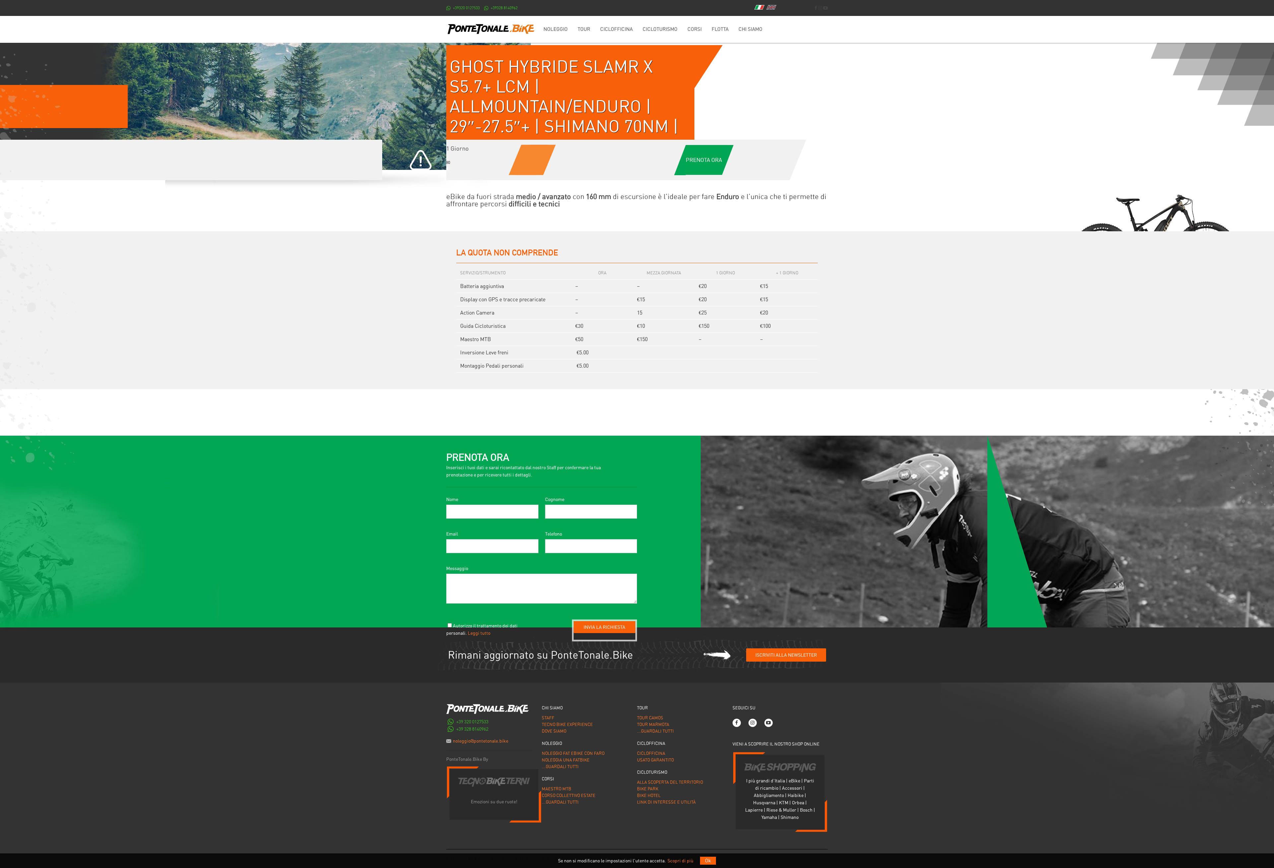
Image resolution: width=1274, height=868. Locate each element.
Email (452, 534)
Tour (584, 29)
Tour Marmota (653, 724)
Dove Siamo (554, 731)
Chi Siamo (750, 29)
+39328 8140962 (504, 8)
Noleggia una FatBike (566, 760)
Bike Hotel (649, 795)
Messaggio (457, 568)
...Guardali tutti (560, 766)
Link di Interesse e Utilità (666, 802)
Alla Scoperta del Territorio (670, 782)
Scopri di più (680, 860)
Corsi (694, 29)
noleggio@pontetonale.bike (480, 741)
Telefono (553, 534)
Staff (548, 717)
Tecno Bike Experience (567, 724)
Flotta (720, 29)
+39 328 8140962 (472, 729)
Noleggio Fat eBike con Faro (573, 753)
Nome (452, 499)
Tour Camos (650, 717)
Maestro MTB (556, 788)
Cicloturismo (660, 29)
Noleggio (555, 29)
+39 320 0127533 (472, 721)
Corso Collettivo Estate (569, 795)
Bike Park (647, 788)
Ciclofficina (616, 29)
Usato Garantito (655, 760)
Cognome (554, 499)
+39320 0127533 (466, 8)
